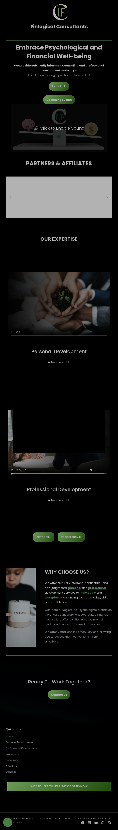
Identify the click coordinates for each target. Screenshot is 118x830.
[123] (7, 822)
